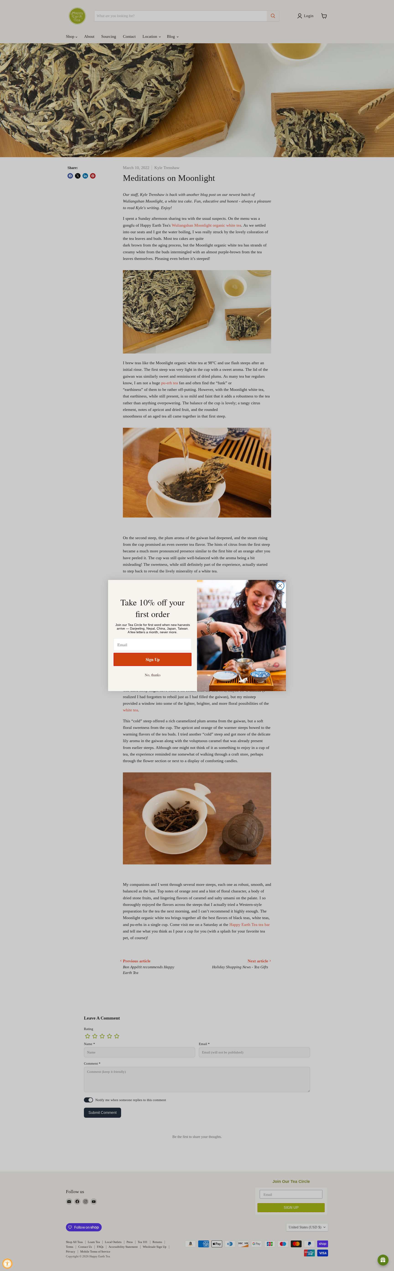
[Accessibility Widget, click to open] (7, 1263)
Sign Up (153, 659)
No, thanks (153, 674)
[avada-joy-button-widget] (383, 1260)
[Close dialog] (280, 586)
